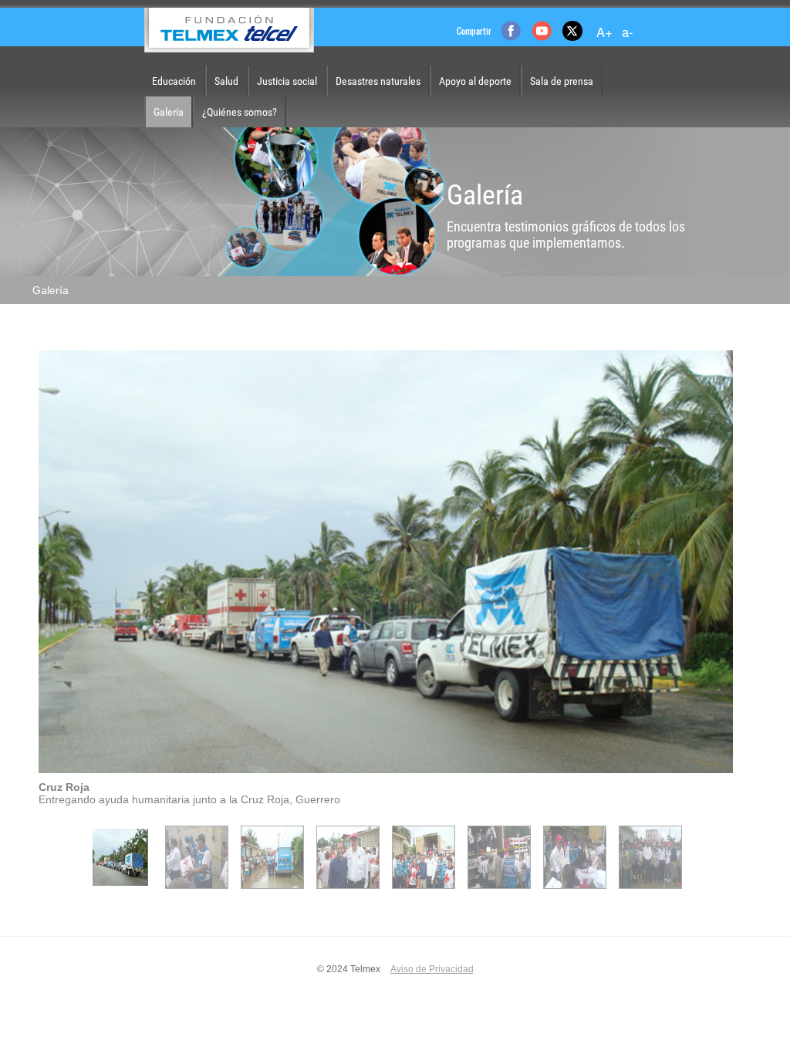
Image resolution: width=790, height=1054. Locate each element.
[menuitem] (174, 81)
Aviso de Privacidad (432, 969)
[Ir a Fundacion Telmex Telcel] (229, 30)
